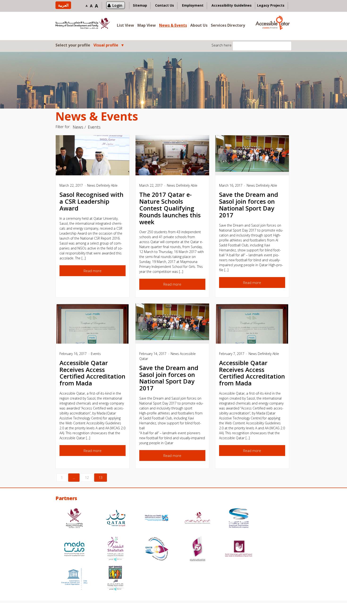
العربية (63, 5)
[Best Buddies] (115, 579)
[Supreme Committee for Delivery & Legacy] (238, 518)
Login (117, 5)
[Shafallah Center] (115, 549)
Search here (222, 45)
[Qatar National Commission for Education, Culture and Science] (197, 518)
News (78, 127)
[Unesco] (74, 579)
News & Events (173, 25)
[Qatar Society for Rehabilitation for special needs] (238, 549)
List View (125, 25)
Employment (192, 5)
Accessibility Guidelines (232, 5)
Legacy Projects (270, 5)
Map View (146, 25)
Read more (93, 270)
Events (94, 127)
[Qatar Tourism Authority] (115, 518)
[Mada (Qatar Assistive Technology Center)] (74, 549)
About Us (198, 25)
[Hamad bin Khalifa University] (156, 518)
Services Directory (228, 25)
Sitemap (140, 5)
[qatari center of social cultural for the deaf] (197, 549)
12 (87, 477)
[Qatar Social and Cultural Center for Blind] (156, 549)
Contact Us (164, 5)
